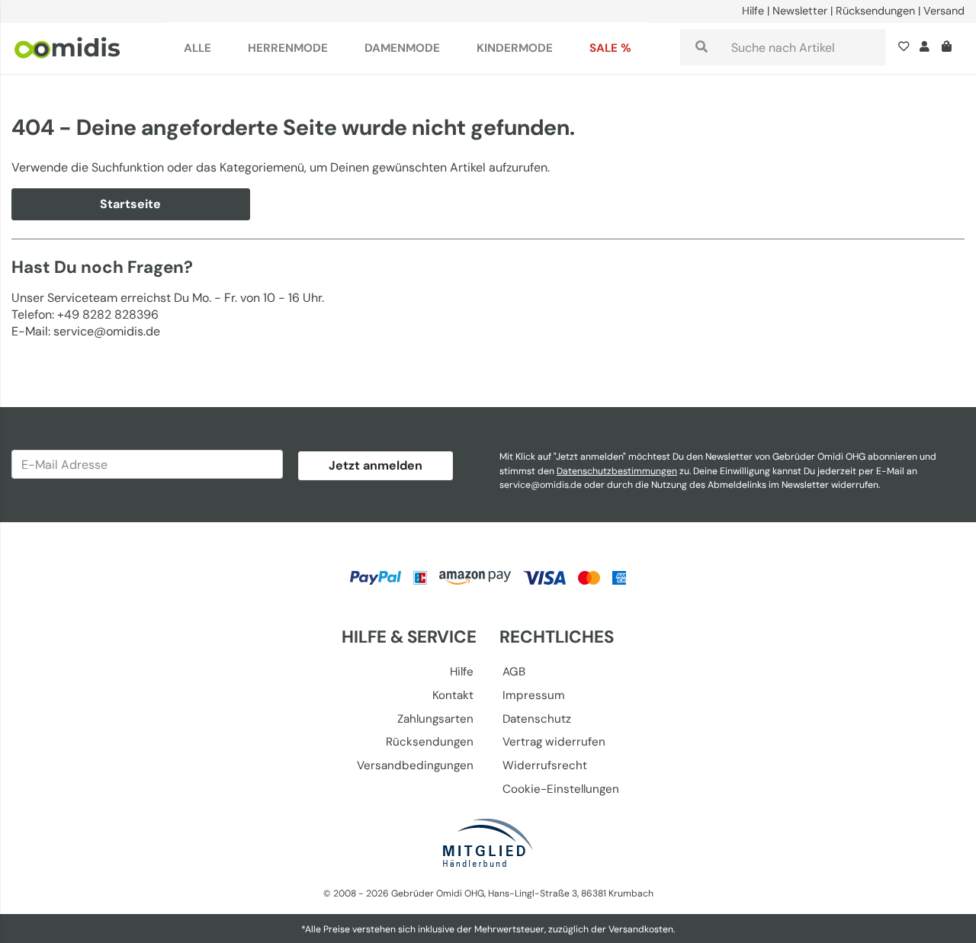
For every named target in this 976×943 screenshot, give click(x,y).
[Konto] (924, 48)
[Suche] (701, 47)
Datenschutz (536, 718)
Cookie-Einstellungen (560, 789)
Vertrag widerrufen (553, 741)
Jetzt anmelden (375, 465)
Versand (944, 11)
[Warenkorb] (950, 48)
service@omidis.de (540, 485)
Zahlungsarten (435, 718)
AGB (513, 671)
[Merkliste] (907, 48)
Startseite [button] (130, 204)
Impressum (533, 695)
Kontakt (453, 695)
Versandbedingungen (415, 765)
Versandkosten (640, 929)
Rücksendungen (875, 11)
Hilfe (753, 11)
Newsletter (799, 11)
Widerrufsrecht (544, 765)
